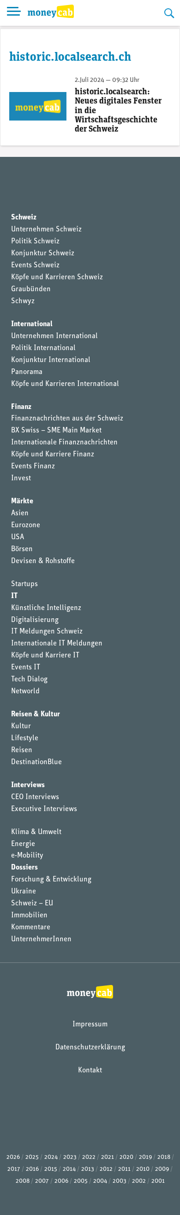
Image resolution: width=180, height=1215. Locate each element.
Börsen (22, 549)
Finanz (21, 407)
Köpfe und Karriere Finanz (52, 454)
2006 (61, 1181)
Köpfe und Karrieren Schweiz (57, 277)
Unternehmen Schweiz (46, 229)
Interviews (28, 785)
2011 (124, 1169)
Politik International (43, 348)
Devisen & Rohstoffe (43, 561)
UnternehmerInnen (41, 939)
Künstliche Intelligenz (46, 608)
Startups (24, 584)
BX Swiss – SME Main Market (56, 430)
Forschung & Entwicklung (51, 879)
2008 (23, 1181)
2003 (119, 1181)
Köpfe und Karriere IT (45, 655)
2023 (70, 1157)
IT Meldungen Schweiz (47, 631)
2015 (50, 1169)
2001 (158, 1181)
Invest (21, 478)
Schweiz (23, 217)
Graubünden (31, 289)
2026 (13, 1157)
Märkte (22, 501)
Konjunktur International (50, 360)
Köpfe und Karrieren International (65, 384)
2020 (126, 1157)
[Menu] (14, 13)
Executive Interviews (44, 809)
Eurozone (25, 525)
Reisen (21, 750)
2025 (32, 1157)
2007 (42, 1181)
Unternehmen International (54, 336)
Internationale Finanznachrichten (64, 442)
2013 (87, 1169)
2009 (162, 1169)
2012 (106, 1169)
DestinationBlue (36, 762)
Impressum (90, 1024)
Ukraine (23, 891)
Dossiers (24, 867)
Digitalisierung (35, 620)
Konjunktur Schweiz (42, 253)
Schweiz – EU (32, 903)
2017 (13, 1169)
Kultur (21, 726)
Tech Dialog (29, 679)
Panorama (26, 372)
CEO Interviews (35, 797)
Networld (25, 691)
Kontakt (90, 1070)
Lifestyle (24, 738)
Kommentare (30, 927)
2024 (51, 1157)
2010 (143, 1169)
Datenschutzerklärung (90, 1047)
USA (17, 537)
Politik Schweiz (35, 241)
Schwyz (23, 301)
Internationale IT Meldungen (56, 643)
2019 (145, 1157)
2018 (163, 1157)
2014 (69, 1169)
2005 (81, 1181)
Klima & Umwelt (36, 832)
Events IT (25, 667)
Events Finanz (33, 466)
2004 (100, 1181)
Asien (20, 513)
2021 (107, 1157)
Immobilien (29, 915)
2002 (139, 1181)
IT (14, 596)
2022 (89, 1157)
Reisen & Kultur (35, 714)
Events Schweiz (35, 265)
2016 (32, 1169)
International (32, 324)
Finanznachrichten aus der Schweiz (67, 418)
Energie (23, 844)
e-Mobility (27, 855)
